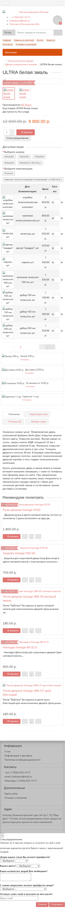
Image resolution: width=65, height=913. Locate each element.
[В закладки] (47, 346)
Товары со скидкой (24, 40)
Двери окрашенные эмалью (21, 64)
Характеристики (39, 414)
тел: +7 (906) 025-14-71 (17, 772)
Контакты (8, 44)
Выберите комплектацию (18, 168)
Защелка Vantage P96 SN (19, 553)
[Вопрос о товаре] (42, 346)
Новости (50, 40)
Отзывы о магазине (26, 44)
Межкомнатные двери (20, 61)
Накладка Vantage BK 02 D (20, 647)
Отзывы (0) (14, 421)
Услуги (40, 40)
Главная (7, 40)
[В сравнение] (52, 346)
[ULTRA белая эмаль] (9, 93)
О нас (7, 751)
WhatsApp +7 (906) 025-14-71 (20, 780)
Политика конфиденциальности (22, 759)
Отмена (42, 904)
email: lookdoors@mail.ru (18, 776)
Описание (14, 414)
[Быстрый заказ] (25, 536)
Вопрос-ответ (39, 421)
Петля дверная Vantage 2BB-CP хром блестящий (27, 692)
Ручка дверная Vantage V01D (21, 509)
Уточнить (24, 359)
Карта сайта (10, 793)
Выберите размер (14, 152)
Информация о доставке (18, 755)
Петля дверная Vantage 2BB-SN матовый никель (29, 598)
